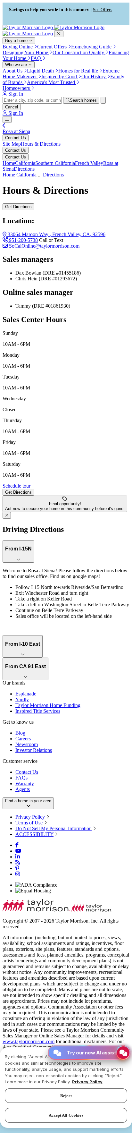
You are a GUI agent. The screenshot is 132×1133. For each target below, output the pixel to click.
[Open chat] (123, 1052)
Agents (22, 789)
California (25, 163)
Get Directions (18, 206)
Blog (20, 733)
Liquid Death (41, 70)
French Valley (89, 163)
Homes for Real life (78, 70)
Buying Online (18, 46)
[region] (66, 1087)
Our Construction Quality (79, 52)
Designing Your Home (26, 52)
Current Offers (52, 46)
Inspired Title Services (37, 711)
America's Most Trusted (51, 82)
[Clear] (103, 100)
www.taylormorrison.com (28, 1041)
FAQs (21, 777)
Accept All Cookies (66, 1115)
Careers (23, 738)
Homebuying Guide (92, 46)
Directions (24, 169)
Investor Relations (33, 750)
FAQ (36, 58)
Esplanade (25, 693)
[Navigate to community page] (4, 125)
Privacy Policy (30, 817)
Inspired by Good (59, 76)
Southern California (55, 163)
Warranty (24, 783)
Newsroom (26, 744)
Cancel (11, 107)
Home (9, 163)
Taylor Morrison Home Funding (47, 705)
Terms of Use (29, 822)
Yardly (22, 699)
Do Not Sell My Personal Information (53, 828)
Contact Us (15, 137)
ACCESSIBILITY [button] (34, 834)
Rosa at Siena (16, 131)
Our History (94, 76)
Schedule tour (16, 486)
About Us (13, 70)
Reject (66, 1095)
